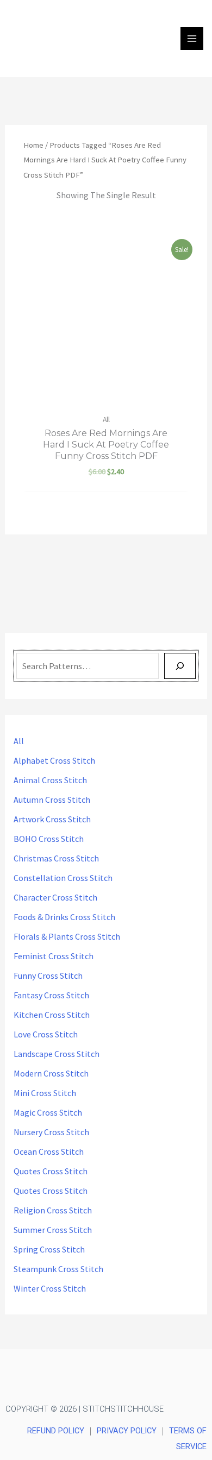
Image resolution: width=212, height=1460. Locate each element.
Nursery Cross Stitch (51, 1132)
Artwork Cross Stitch (52, 819)
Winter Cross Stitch (50, 1288)
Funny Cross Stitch (48, 975)
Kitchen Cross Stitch (52, 1014)
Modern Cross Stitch (51, 1073)
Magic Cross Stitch (48, 1112)
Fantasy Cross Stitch (51, 995)
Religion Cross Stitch (53, 1210)
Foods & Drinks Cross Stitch (64, 916)
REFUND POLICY (55, 1431)
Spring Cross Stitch (49, 1249)
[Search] (180, 666)
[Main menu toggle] (191, 38)
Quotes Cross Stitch (51, 1171)
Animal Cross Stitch (50, 780)
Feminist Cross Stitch (53, 956)
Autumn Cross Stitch (52, 799)
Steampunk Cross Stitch (58, 1268)
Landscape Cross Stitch (56, 1053)
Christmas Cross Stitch (56, 858)
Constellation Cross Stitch (63, 877)
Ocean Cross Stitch (49, 1151)
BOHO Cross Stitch (49, 838)
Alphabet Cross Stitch (54, 760)
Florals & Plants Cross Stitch (67, 936)
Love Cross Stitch (46, 1034)
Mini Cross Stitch (45, 1092)
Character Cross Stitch (55, 897)
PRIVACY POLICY (127, 1431)
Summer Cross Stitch (53, 1229)
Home (33, 145)
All (19, 740)
